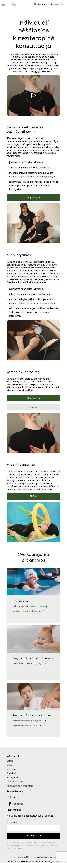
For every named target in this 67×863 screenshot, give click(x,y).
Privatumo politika (22, 857)
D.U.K (9, 765)
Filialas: (42, 4)
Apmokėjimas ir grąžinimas (20, 785)
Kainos (10, 761)
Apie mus (11, 769)
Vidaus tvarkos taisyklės (45, 857)
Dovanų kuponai (15, 781)
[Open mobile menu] (3, 5)
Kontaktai (11, 773)
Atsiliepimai (12, 777)
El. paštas (12, 822)
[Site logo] (13, 4)
